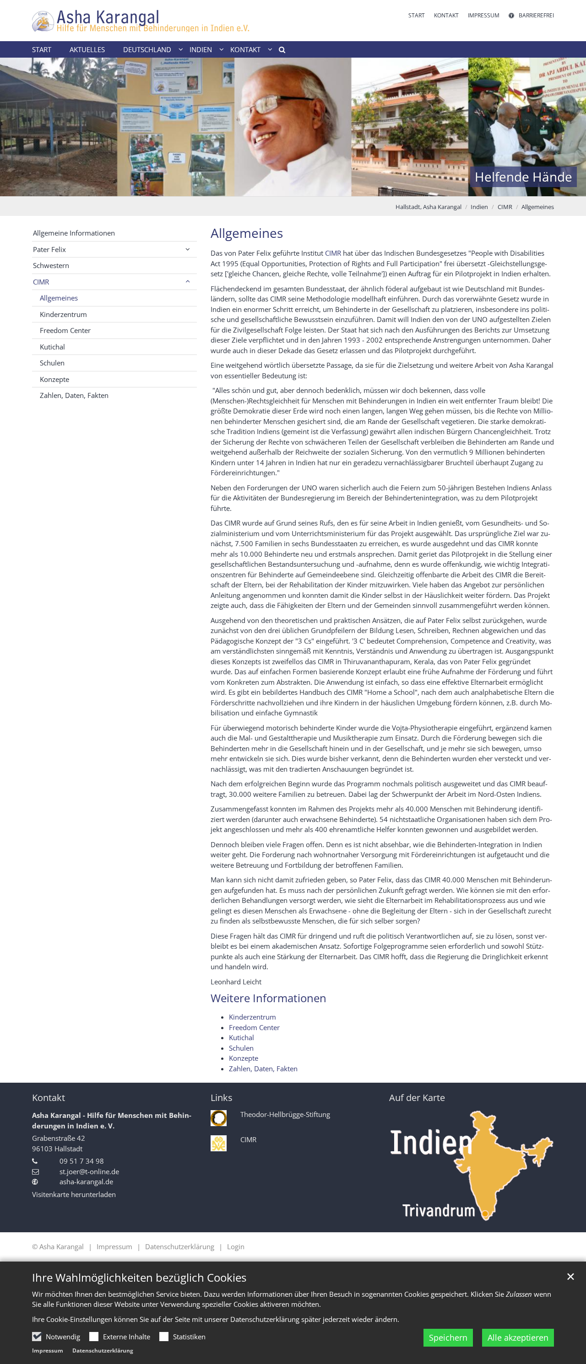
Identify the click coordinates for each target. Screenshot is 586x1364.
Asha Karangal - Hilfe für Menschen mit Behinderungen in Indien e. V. (111, 1120)
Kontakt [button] (245, 49)
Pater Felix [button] (49, 249)
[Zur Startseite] (159, 20)
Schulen (241, 1048)
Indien (479, 207)
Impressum (47, 1350)
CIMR (505, 207)
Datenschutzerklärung (102, 1350)
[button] (278, 51)
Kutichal (241, 1037)
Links (222, 1097)
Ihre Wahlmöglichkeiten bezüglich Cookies (139, 1277)
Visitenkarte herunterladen (74, 1194)
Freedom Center (254, 1027)
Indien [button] (201, 49)
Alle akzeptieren (518, 1337)
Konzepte (243, 1058)
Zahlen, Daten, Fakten (263, 1068)
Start (41, 49)
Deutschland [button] (147, 49)
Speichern (448, 1337)
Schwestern (51, 265)
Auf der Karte (417, 1097)
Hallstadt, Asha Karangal (428, 207)
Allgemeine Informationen (74, 232)
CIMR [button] (41, 281)
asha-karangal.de (86, 1181)
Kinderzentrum (252, 1016)
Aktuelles (87, 49)
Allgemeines (537, 207)
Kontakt (48, 1097)
